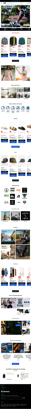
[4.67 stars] (15, 370)
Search (8, 404)
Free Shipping (21, 404)
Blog (7, 405)
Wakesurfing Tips (23, 405)
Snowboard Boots (26, 306)
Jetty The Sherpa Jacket (13, 51)
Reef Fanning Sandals (4, 137)
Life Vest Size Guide (17, 405)
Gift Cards (10, 404)
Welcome (5, 404)
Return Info (18, 404)
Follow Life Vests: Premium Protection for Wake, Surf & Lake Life (18, 357)
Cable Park (13, 405)
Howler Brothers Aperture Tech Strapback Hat (13, 172)
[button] (14, 380)
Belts (23, 335)
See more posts (15, 363)
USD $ (2, 402)
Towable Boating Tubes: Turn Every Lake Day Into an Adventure (7, 357)
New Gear (10, 405)
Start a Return (14, 404)
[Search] (22, 3)
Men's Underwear (25, 327)
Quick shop (4, 56)
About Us (2, 404)
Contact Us (2, 405)
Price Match (25, 404)
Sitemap (5, 405)
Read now (6, 360)
